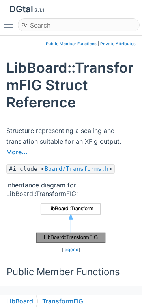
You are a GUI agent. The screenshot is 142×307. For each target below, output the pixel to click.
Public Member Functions (71, 43)
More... (17, 152)
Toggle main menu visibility (10, 24)
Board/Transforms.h (76, 168)
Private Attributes (118, 43)
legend (71, 249)
